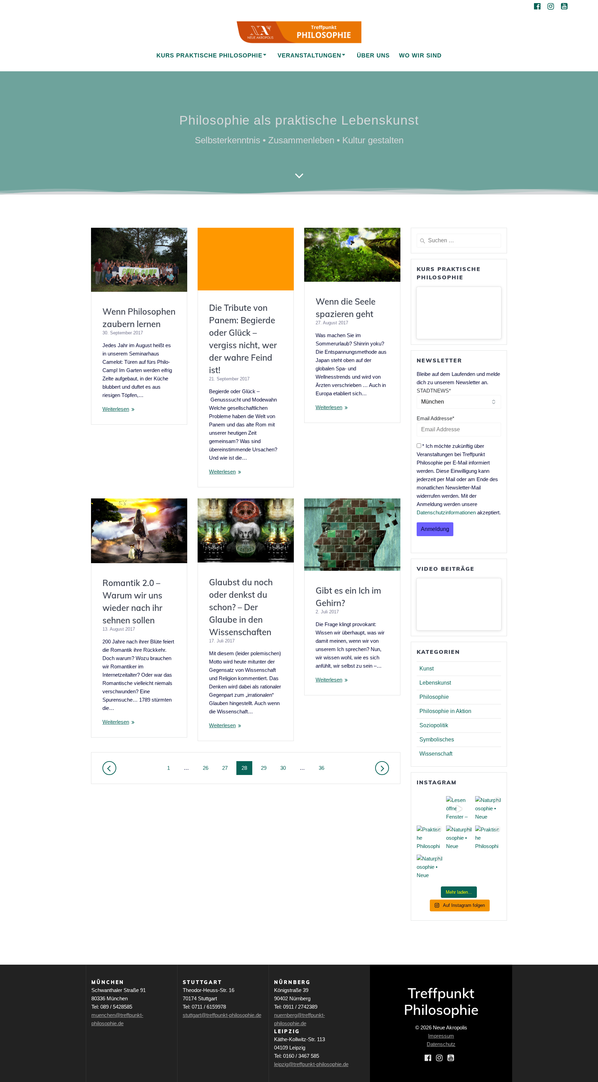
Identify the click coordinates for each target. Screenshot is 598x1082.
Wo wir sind (420, 55)
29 (266, 768)
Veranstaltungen (309, 55)
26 (208, 768)
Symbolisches (436, 739)
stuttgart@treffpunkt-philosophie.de (222, 1015)
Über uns (373, 55)
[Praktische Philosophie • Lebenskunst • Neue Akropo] (430, 838)
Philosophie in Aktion (445, 711)
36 (323, 768)
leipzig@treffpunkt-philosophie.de (311, 1064)
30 (285, 768)
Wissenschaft (435, 754)
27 (227, 768)
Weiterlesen (115, 409)
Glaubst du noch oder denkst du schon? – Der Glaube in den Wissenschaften (241, 607)
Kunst (426, 668)
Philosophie (434, 697)
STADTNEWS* (434, 391)
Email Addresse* (435, 418)
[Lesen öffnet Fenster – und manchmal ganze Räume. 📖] (459, 809)
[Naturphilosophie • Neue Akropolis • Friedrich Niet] (488, 809)
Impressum (441, 1036)
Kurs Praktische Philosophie (209, 55)
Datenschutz (441, 1044)
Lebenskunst (435, 683)
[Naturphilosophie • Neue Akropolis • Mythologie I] (459, 838)
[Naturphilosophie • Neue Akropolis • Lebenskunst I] (430, 868)
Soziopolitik (433, 725)
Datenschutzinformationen (446, 512)
